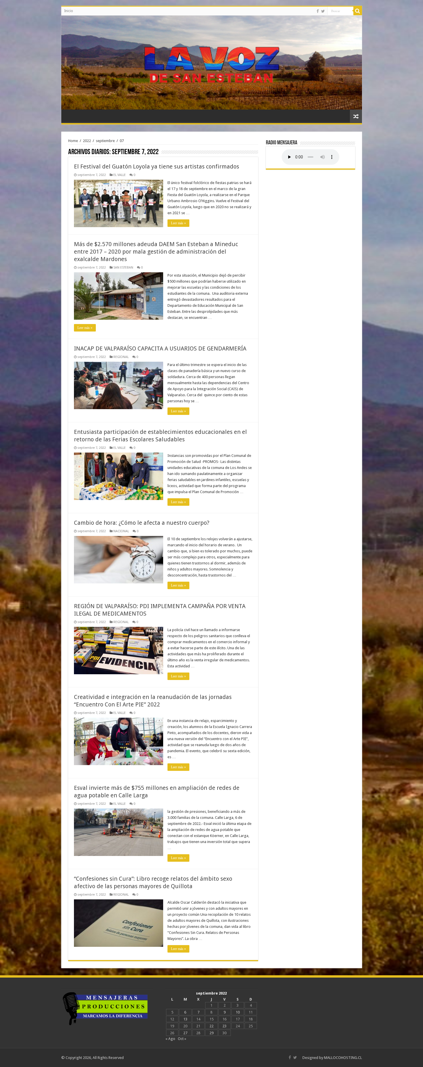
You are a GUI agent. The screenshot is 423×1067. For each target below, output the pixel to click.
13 (185, 1019)
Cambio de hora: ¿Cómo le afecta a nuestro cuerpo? (141, 522)
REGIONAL (121, 357)
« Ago (170, 1039)
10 (238, 1012)
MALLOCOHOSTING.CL (343, 1057)
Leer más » (178, 223)
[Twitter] (323, 11)
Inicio (68, 11)
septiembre (105, 141)
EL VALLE (119, 175)
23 (224, 1026)
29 (211, 1033)
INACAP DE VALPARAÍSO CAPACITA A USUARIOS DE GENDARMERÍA (160, 348)
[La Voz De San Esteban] (211, 63)
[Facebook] (317, 11)
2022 (87, 141)
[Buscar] (357, 11)
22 (211, 1026)
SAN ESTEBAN (123, 267)
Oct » (182, 1039)
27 (185, 1033)
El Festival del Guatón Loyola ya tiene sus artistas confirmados (156, 166)
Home (73, 141)
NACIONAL (121, 531)
